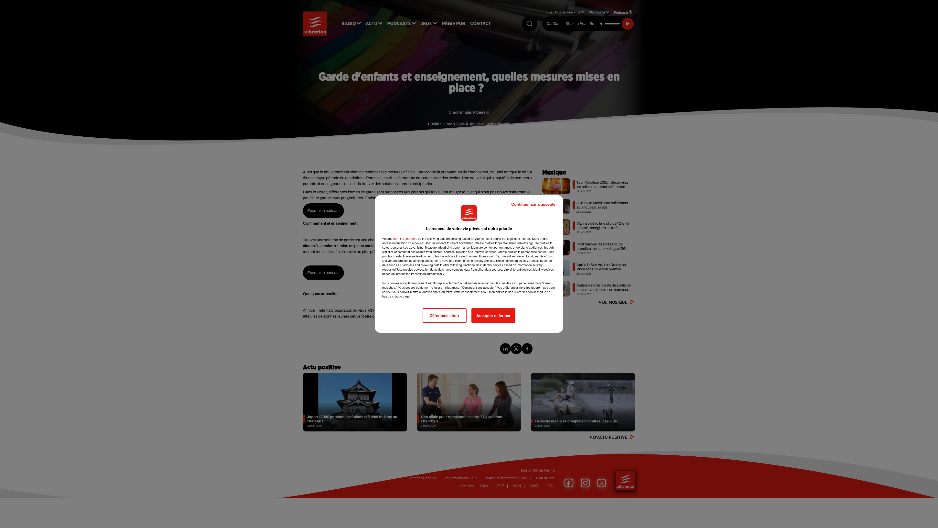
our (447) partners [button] (405, 238)
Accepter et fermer (493, 315)
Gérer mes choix (444, 315)
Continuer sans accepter (534, 204)
